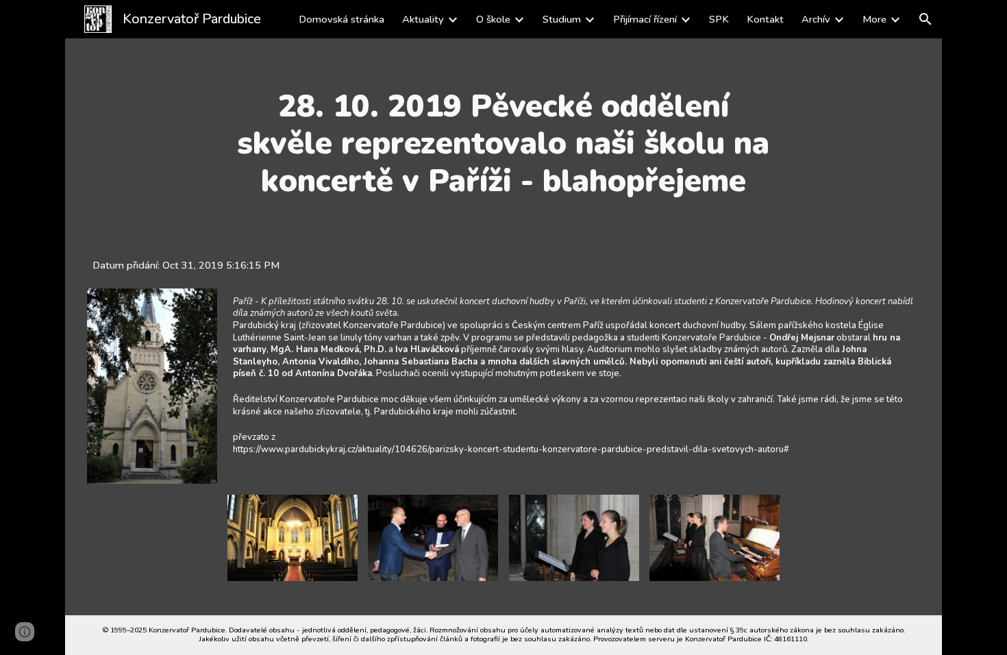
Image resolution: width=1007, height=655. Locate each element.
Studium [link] (562, 19)
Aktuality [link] (423, 19)
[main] (503, 143)
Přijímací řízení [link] (645, 19)
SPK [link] (719, 19)
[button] (925, 19)
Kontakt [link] (765, 19)
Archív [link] (815, 19)
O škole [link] (493, 19)
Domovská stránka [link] (341, 19)
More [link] (874, 19)
